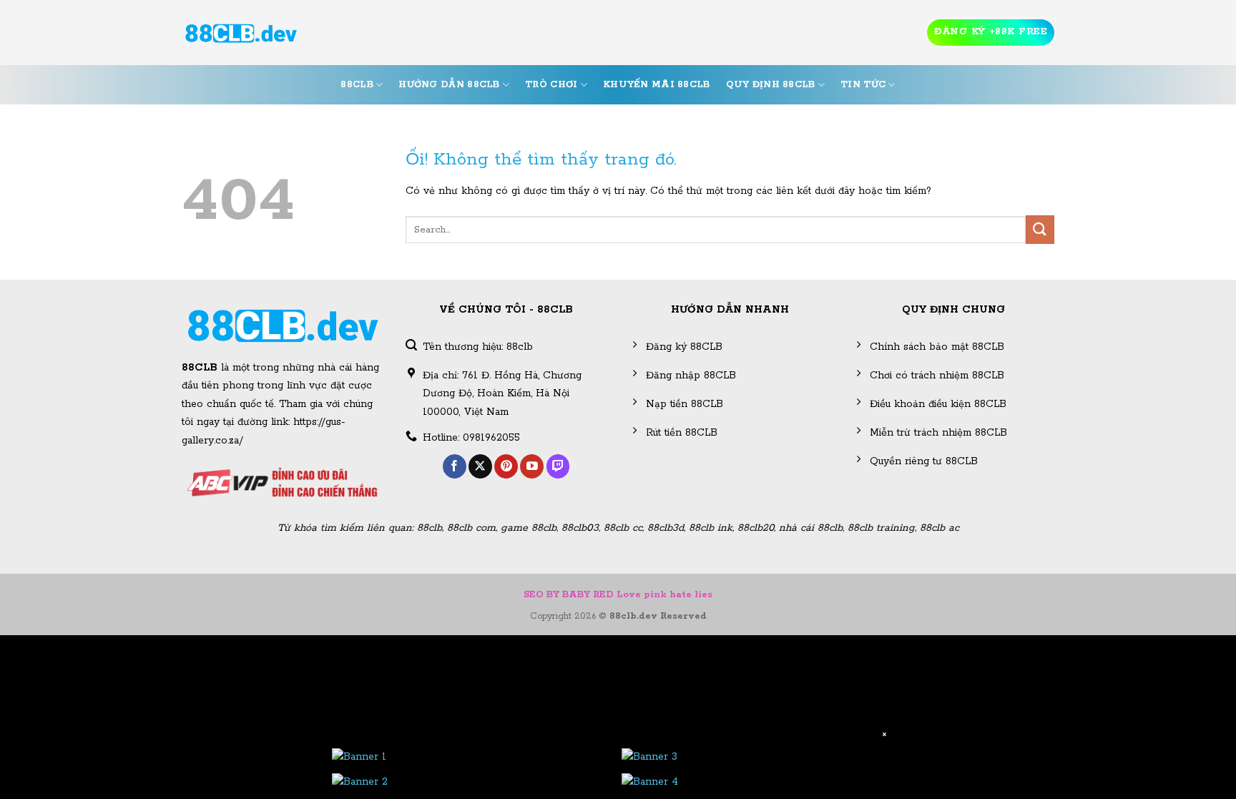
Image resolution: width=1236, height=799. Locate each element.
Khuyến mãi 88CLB (656, 85)
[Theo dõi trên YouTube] (532, 466)
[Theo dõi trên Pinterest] (506, 466)
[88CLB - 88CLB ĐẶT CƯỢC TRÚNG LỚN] (241, 32)
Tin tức (863, 85)
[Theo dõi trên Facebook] (454, 466)
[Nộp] (1040, 229)
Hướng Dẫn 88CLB (448, 85)
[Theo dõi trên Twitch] (558, 466)
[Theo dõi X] (480, 466)
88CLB (356, 85)
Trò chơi (551, 85)
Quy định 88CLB (770, 85)
